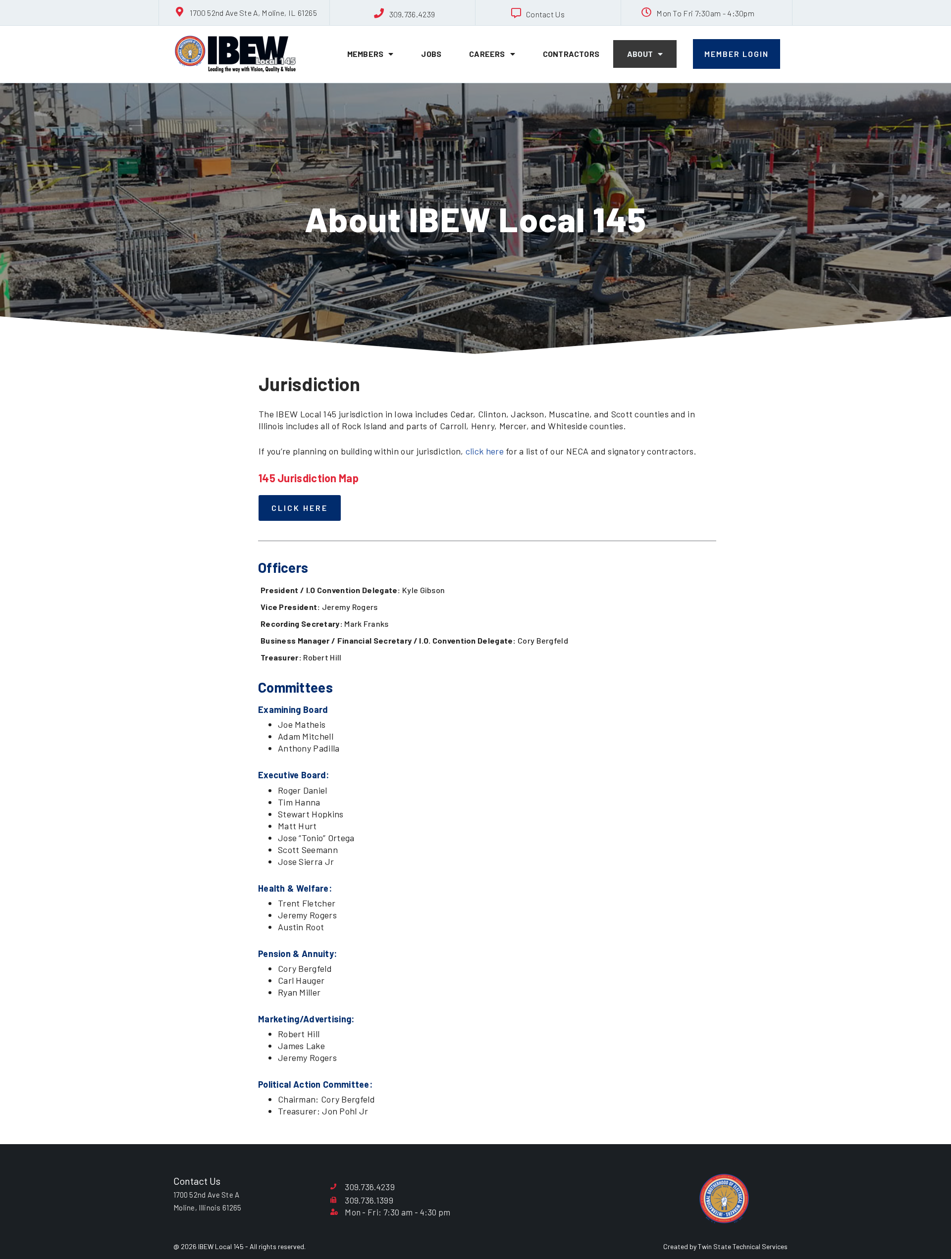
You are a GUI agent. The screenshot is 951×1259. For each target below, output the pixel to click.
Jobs (431, 53)
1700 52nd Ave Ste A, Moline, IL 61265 (253, 12)
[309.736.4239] (379, 13)
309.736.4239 (412, 14)
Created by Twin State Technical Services (725, 1246)
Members (365, 53)
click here (485, 451)
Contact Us (545, 14)
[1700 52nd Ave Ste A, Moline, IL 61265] (180, 12)
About (640, 53)
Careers (487, 53)
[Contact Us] (516, 13)
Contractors (571, 53)
